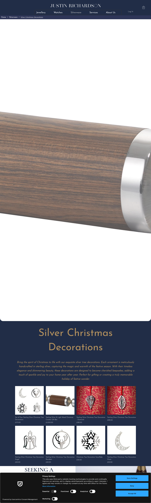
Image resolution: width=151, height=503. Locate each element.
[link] (143, 7)
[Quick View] (29, 400)
